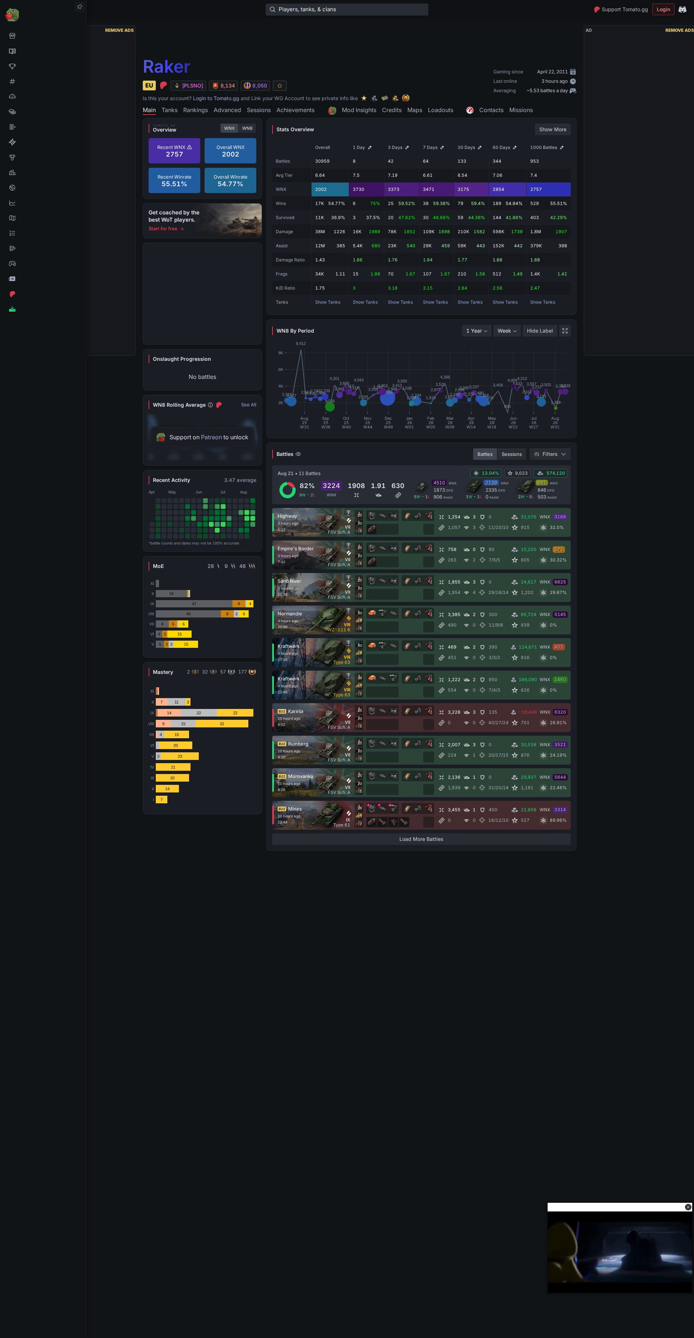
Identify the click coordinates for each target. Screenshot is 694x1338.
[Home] (43, 14)
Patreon (211, 437)
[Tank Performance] (43, 96)
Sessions (512, 454)
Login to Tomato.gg (216, 98)
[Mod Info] (43, 309)
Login (663, 9)
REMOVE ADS (119, 30)
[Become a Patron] (43, 294)
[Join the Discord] (682, 9)
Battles (485, 454)
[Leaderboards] (43, 233)
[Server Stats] (43, 187)
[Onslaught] (43, 66)
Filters (550, 454)
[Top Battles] (43, 172)
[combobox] (477, 331)
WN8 (247, 128)
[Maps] (43, 218)
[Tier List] (43, 248)
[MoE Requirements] (43, 142)
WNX (229, 128)
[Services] (43, 36)
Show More (552, 129)
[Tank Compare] (43, 127)
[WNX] (43, 51)
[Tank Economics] (43, 111)
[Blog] (43, 279)
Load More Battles (421, 839)
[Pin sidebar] (79, 7)
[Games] (43, 263)
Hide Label (540, 331)
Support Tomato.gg (625, 9)
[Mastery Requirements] (43, 157)
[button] (688, 1207)
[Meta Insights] (43, 203)
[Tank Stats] (43, 81)
